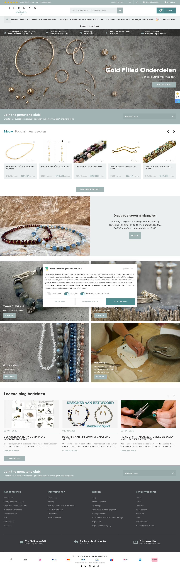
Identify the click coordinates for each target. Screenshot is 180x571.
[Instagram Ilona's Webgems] (90, 566)
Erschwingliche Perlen (145, 526)
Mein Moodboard (152, 2)
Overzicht (129, 269)
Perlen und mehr (18, 19)
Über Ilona (52, 498)
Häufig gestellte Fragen (14, 502)
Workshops (96, 506)
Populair (21, 131)
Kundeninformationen (13, 510)
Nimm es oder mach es (118, 19)
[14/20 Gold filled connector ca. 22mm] (124, 151)
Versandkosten (10, 514)
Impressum (8, 498)
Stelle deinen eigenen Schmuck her (88, 19)
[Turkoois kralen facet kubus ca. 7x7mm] (159, 151)
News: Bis (140, 514)
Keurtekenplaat (54, 518)
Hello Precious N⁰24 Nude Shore (55, 166)
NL (130, 2)
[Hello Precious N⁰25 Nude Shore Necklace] (20, 151)
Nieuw (8, 131)
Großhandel (53, 514)
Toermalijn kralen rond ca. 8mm (89, 166)
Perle (138, 518)
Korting (51, 502)
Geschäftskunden (55, 510)
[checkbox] (53, 293)
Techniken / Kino (99, 502)
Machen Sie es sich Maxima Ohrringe (107, 518)
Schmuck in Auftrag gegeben (104, 510)
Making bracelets (99, 514)
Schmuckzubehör (49, 19)
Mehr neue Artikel (89, 189)
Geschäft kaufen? (117, 2)
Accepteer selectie (90, 301)
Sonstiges (64, 19)
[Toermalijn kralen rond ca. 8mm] (90, 151)
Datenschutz (9, 522)
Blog (94, 498)
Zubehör (139, 502)
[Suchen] (120, 10)
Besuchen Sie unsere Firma (15, 506)
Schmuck (33, 19)
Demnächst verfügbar (90, 26)
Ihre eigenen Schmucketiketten (61, 506)
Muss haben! (141, 510)
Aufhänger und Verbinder (143, 19)
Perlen (139, 498)
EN (137, 2)
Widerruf (7, 526)
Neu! (173, 19)
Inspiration (96, 522)
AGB (6, 518)
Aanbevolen (37, 131)
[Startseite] (7, 19)
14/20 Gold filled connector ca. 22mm (123, 168)
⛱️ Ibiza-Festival (163, 19)
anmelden (171, 2)
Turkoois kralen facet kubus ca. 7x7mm (158, 168)
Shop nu (135, 236)
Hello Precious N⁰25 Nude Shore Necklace (20, 168)
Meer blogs (15, 458)
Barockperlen (141, 522)
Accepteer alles (120, 301)
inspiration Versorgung (101, 526)
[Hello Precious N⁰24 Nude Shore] (55, 151)
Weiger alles (59, 301)
